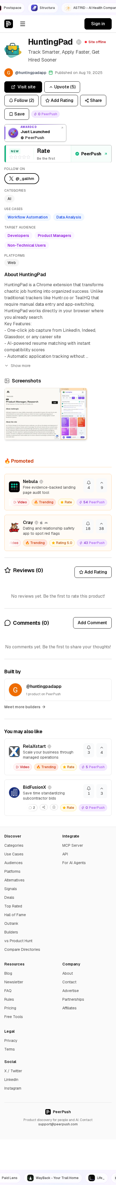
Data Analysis (68, 217)
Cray (28, 522)
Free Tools (13, 1016)
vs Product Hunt (18, 940)
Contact (69, 982)
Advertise (70, 990)
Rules (9, 999)
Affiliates (69, 1008)
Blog (8, 973)
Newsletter (13, 982)
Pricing (10, 1008)
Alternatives (14, 880)
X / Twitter (13, 1070)
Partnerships (73, 999)
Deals (9, 897)
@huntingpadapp (44, 686)
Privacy (11, 1040)
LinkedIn (11, 1079)
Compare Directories (22, 949)
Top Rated (13, 906)
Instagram (12, 1088)
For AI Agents (74, 862)
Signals (10, 888)
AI (9, 198)
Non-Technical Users (27, 245)
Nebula (30, 481)
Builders (11, 932)
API (65, 854)
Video (22, 502)
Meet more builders (22, 706)
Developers (18, 235)
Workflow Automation (28, 217)
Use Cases (13, 854)
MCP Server (72, 845)
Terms (9, 1049)
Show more (20, 365)
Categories (13, 845)
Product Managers (54, 235)
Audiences (13, 862)
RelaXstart (34, 746)
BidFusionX (34, 787)
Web (12, 262)
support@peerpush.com (58, 1124)
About (67, 973)
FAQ (8, 990)
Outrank (11, 923)
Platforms (12, 871)
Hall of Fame (15, 914)
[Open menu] (22, 23)
